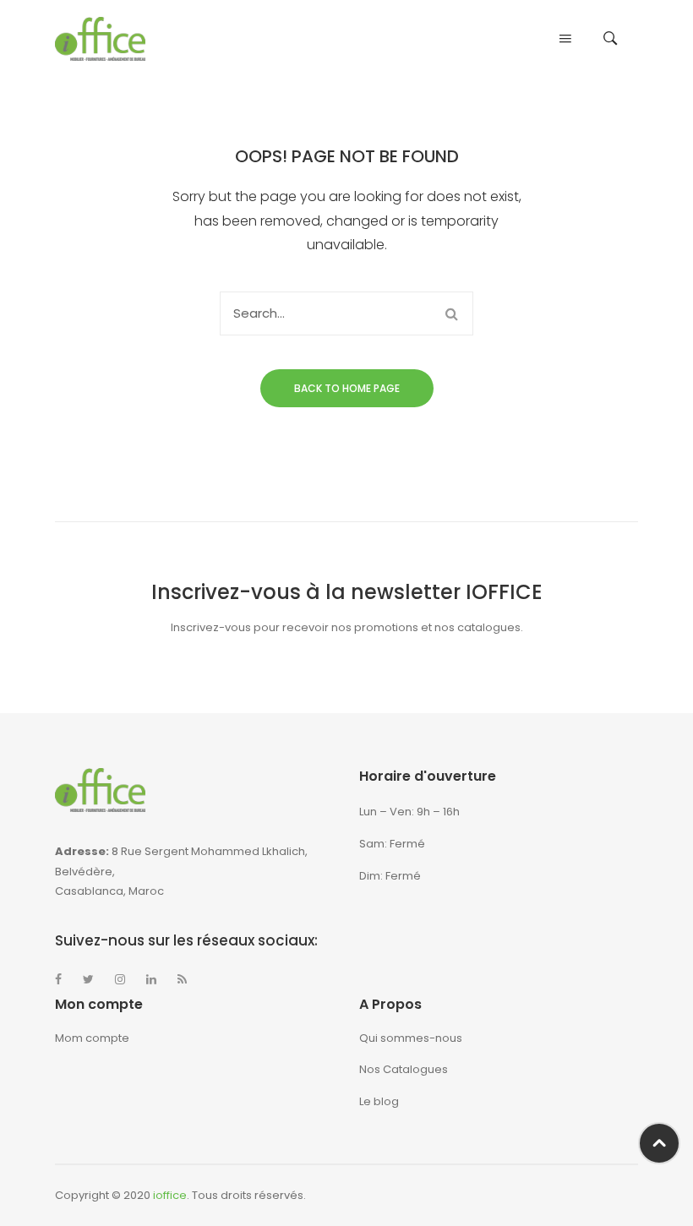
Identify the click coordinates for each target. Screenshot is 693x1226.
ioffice (170, 1195)
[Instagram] (120, 979)
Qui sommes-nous (410, 1038)
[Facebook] (58, 979)
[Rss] (182, 979)
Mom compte (92, 1038)
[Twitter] (88, 979)
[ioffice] (100, 38)
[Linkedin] (151, 979)
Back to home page (347, 388)
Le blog (379, 1101)
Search (451, 313)
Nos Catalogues (403, 1069)
